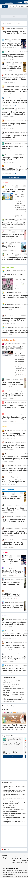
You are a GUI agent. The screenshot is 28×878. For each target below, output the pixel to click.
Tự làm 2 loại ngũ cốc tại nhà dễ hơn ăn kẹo (13, 798)
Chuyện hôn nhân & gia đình (11, 98)
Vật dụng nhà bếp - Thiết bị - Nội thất (12, 166)
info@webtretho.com (10, 874)
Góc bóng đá (8, 154)
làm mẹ (13, 855)
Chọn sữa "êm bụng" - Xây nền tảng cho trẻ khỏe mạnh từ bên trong (14, 787)
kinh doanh (23, 860)
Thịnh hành (9, 2)
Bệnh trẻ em (8, 442)
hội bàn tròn (24, 862)
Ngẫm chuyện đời (9, 505)
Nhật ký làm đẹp (8, 591)
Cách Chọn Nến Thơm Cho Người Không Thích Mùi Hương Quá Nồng (14, 802)
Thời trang (7, 39)
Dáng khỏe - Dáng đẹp (10, 28)
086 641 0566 (25, 872)
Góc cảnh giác (8, 315)
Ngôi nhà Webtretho (6, 859)
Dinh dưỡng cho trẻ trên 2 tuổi (11, 74)
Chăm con (7, 242)
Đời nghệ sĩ (7, 379)
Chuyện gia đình (8, 642)
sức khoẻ (14, 860)
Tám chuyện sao (8, 391)
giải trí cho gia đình (16, 858)
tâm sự (22, 857)
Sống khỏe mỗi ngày (9, 453)
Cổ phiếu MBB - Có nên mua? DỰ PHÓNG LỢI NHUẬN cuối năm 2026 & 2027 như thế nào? (14, 791)
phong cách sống (16, 862)
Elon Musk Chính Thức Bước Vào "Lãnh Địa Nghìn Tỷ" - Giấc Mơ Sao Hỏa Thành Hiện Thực (13, 694)
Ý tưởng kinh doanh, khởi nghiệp (12, 132)
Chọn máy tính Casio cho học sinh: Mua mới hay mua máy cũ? (13, 806)
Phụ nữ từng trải (8, 619)
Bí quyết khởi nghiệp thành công (12, 86)
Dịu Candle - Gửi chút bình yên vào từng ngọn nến (14, 822)
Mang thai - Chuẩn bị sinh (10, 108)
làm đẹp (23, 855)
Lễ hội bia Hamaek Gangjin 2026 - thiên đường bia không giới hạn (13, 810)
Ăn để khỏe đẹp (8, 430)
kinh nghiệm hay (15, 857)
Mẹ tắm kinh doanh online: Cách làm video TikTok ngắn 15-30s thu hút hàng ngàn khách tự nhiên (13, 699)
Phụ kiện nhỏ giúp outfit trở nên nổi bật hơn (14, 794)
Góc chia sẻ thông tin (7, 271)
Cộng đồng (19, 2)
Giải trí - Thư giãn (8, 344)
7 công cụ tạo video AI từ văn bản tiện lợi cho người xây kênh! (14, 814)
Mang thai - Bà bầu (8, 231)
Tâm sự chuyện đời (9, 631)
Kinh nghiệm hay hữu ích (10, 51)
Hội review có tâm (8, 62)
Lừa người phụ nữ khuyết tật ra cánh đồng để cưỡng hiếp (13, 685)
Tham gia (12, 756)
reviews (22, 858)
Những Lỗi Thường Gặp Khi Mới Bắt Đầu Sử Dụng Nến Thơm (14, 818)
